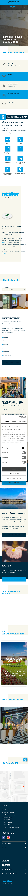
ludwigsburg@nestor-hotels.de (10, 827)
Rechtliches (6, 869)
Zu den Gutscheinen (14, 579)
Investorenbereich (9, 874)
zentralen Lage (5, 242)
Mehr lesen (4, 253)
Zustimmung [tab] (5, 421)
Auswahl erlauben (14, 473)
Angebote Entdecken (14, 535)
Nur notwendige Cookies (14, 478)
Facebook (3, 837)
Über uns (5, 861)
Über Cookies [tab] (22, 421)
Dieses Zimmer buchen (11, 362)
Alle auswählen (14, 469)
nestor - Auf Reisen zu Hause (14, 7)
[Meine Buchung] (25, 7)
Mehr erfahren (14, 482)
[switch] (24, 452)
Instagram (8, 837)
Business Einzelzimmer (8, 289)
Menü (3, 7)
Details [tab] (14, 421)
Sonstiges (6, 865)
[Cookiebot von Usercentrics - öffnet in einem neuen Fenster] (19, 417)
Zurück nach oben (24, 892)
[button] (7, 216)
